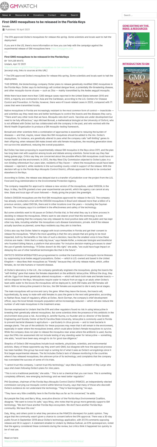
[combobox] (139, 15)
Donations (38, 15)
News (5, 15)
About (63, 15)
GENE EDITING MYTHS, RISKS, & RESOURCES (136, 27)
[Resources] (27, 15)
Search (74, 15)
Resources (20, 15)
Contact (52, 15)
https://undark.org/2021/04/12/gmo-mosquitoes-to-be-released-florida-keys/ (44, 67)
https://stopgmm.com (62, 48)
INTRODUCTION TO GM (136, 63)
